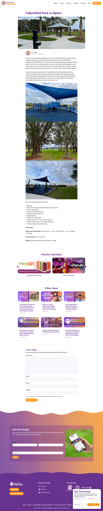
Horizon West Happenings (39, 53)
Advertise (97, 3)
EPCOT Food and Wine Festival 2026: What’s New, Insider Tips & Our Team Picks (49, 307)
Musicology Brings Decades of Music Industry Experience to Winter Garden (72, 307)
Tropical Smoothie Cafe (34, 275)
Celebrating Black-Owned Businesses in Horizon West (51, 331)
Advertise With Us (16, 493)
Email (28, 383)
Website (28, 390)
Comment (29, 355)
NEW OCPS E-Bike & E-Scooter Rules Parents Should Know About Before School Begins (73, 333)
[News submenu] (64, 3)
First (13, 447)
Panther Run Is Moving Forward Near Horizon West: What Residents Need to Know (27, 333)
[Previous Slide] (17, 266)
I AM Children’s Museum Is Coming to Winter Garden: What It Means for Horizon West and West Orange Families (27, 308)
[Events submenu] (71, 3)
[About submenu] (58, 3)
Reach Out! (14, 489)
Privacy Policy (66, 508)
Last (39, 447)
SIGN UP (15, 457)
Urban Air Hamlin (68, 275)
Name (28, 376)
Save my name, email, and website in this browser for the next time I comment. (45, 396)
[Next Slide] (85, 266)
